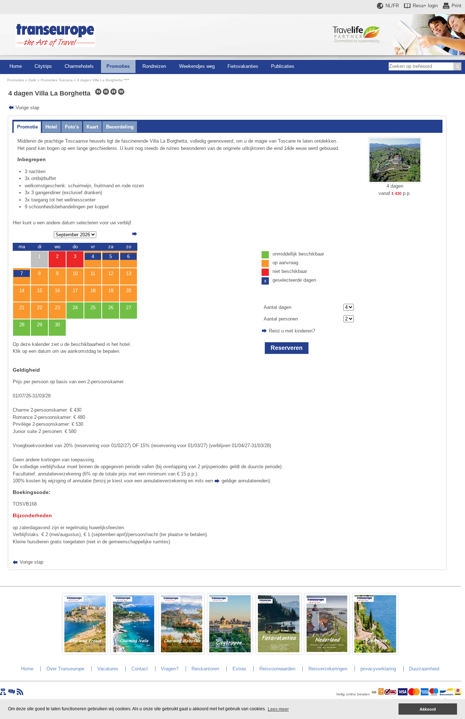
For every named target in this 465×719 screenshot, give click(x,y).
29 (39, 324)
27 (128, 307)
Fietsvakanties (242, 66)
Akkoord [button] (428, 709)
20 (128, 290)
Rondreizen (154, 66)
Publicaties (282, 66)
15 (39, 290)
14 (21, 290)
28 (21, 324)
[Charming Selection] (181, 652)
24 (75, 307)
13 (128, 273)
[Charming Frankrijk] (85, 652)
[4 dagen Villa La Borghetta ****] (395, 181)
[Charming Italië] (133, 652)
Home (15, 66)
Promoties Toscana (57, 80)
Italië (32, 80)
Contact (140, 668)
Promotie (27, 127)
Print (456, 5)
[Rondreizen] (375, 652)
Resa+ (425, 5)
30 (57, 324)
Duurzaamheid (424, 668)
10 (75, 273)
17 (75, 290)
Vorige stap (27, 107)
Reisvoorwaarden (277, 668)
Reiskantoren (205, 668)
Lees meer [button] (278, 709)
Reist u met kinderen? (292, 331)
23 (57, 307)
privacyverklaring (378, 668)
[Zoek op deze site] (457, 66)
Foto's (72, 127)
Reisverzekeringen (327, 668)
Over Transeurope (65, 668)
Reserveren (287, 348)
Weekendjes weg (197, 66)
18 (93, 290)
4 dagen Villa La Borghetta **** (103, 80)
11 (92, 273)
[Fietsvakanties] (278, 652)
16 (57, 290)
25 (93, 307)
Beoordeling (120, 127)
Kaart (92, 127)
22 (39, 307)
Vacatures (107, 668)
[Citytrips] (229, 652)
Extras (239, 668)
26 (110, 307)
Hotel (51, 127)
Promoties (118, 66)
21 (21, 307)
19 (110, 290)
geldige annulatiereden (245, 480)
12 (110, 273)
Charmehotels (79, 66)
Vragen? (169, 668)
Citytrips (43, 66)
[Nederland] (326, 652)
